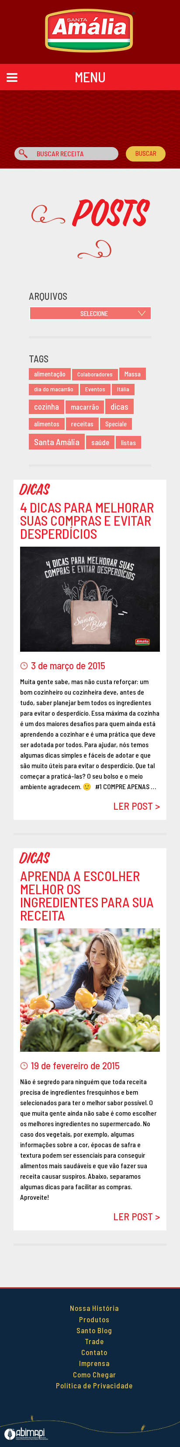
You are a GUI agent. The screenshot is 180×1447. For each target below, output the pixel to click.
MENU (90, 77)
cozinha (46, 406)
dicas (119, 406)
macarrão (85, 407)
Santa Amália (57, 441)
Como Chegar (94, 1374)
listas (128, 442)
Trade (94, 1341)
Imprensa (94, 1363)
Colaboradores (95, 374)
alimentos (46, 424)
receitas (82, 424)
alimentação (50, 374)
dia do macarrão (53, 389)
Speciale (116, 424)
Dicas (35, 490)
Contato (94, 1352)
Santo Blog (94, 1330)
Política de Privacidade (94, 1385)
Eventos (95, 389)
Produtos (94, 1319)
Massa (133, 374)
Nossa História (94, 1307)
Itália (123, 389)
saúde (100, 442)
